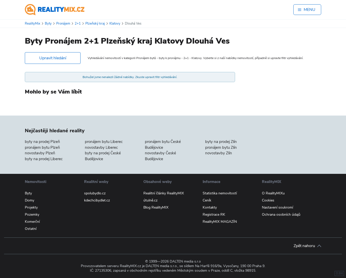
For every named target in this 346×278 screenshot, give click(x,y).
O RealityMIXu (273, 193)
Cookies (268, 200)
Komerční (32, 221)
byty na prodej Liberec (44, 158)
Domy (29, 200)
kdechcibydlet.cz (97, 200)
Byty (28, 193)
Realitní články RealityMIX (163, 193)
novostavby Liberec (101, 147)
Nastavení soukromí (277, 207)
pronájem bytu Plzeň (42, 147)
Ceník (207, 200)
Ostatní (30, 228)
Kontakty (210, 207)
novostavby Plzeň (40, 153)
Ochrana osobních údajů (281, 214)
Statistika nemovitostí (220, 193)
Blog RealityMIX (155, 207)
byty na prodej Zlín (221, 141)
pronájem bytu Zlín (221, 147)
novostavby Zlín (218, 153)
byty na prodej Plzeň (42, 141)
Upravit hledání (52, 58)
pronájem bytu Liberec (104, 141)
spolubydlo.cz (95, 193)
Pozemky (32, 214)
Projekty (31, 207)
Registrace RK (214, 214)
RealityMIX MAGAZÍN (220, 221)
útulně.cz (150, 200)
